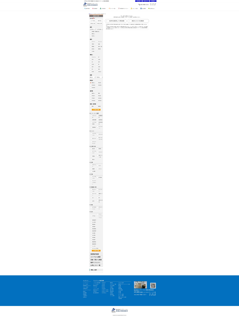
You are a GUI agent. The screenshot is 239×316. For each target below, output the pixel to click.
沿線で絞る (99, 20)
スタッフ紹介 (135, 8)
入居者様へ (103, 8)
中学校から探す (99, 23)
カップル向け (96, 284)
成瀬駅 (119, 287)
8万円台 (103, 285)
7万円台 (103, 284)
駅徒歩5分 (95, 285)
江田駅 (111, 287)
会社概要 (144, 8)
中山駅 (119, 291)
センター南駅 (121, 295)
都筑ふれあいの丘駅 (122, 297)
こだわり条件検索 (96, 282)
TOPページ (90, 13)
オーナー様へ (113, 8)
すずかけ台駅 (121, 282)
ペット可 (95, 287)
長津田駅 (112, 294)
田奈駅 (111, 292)
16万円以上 (104, 292)
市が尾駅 (112, 288)
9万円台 (103, 287)
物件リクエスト (95, 262)
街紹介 (84, 291)
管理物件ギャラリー (124, 8)
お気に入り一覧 (95, 265)
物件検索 (88, 8)
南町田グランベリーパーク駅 (124, 284)
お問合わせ (152, 8)
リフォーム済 (96, 288)
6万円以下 (104, 282)
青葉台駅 (112, 291)
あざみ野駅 (112, 285)
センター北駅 (121, 294)
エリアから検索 (95, 257)
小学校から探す (92, 23)
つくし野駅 (112, 295)
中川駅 (119, 292)
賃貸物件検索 (95, 254)
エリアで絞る (93, 20)
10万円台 (103, 288)
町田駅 (119, 285)
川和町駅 (120, 298)
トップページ (85, 282)
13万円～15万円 (105, 291)
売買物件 (95, 8)
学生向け (95, 291)
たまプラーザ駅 (113, 284)
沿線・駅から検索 (96, 259)
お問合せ (85, 297)
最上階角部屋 (96, 292)
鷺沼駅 (111, 282)
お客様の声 (85, 288)
